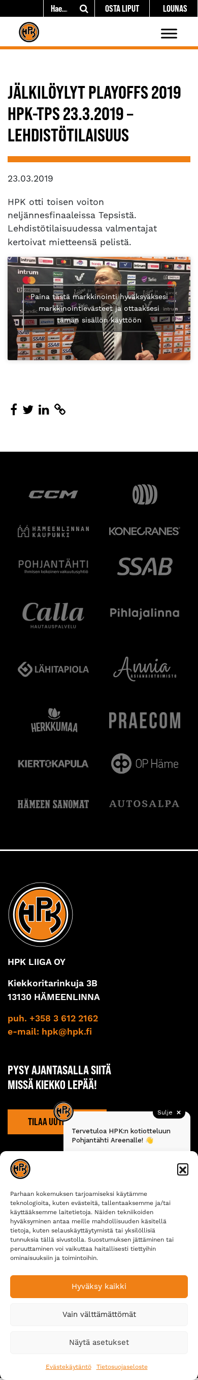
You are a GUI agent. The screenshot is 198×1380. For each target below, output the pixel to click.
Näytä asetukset (99, 1342)
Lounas (175, 8)
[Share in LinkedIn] (44, 410)
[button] (183, 1169)
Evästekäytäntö (68, 1366)
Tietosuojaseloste (122, 1366)
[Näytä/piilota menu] (169, 33)
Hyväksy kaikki (99, 1286)
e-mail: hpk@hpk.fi (50, 1032)
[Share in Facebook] (13, 410)
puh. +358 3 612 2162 (53, 1018)
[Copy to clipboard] (59, 410)
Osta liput (122, 8)
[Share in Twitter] (28, 410)
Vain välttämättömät (99, 1314)
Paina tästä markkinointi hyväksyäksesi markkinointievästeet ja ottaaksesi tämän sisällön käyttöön (99, 308)
